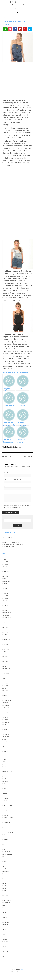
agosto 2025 (5, 556)
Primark (4, 890)
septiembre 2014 (6, 705)
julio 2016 (5, 651)
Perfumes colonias (7, 880)
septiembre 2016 (6, 646)
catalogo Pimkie (10, 447)
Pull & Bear (5, 895)
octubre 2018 (5, 586)
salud (3, 905)
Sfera (3, 910)
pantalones (5, 871)
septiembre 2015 (6, 676)
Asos (3, 761)
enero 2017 (5, 637)
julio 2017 (5, 622)
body (3, 786)
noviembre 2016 (6, 642)
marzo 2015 (5, 690)
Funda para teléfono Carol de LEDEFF (12, 542)
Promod (4, 893)
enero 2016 (5, 666)
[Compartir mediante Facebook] (15, 29)
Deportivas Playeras (7, 817)
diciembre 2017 (6, 610)
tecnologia (5, 927)
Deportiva (5, 815)
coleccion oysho (7, 805)
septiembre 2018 (6, 588)
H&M (3, 834)
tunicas (4, 939)
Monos (4, 861)
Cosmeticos (5, 812)
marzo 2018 (5, 603)
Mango (4, 849)
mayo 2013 (5, 744)
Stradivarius (5, 922)
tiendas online (6, 929)
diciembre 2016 (6, 639)
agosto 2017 (5, 620)
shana (4, 912)
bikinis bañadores (7, 771)
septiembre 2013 (6, 734)
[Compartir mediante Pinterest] (25, 29)
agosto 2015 (5, 678)
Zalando (4, 949)
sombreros (5, 917)
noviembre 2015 (6, 671)
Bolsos (4, 788)
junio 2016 (5, 654)
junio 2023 (5, 561)
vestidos (4, 946)
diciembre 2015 (6, 668)
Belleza (4, 766)
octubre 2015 (5, 673)
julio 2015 (5, 680)
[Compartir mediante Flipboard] (20, 29)
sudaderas (5, 924)
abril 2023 (4, 566)
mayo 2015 (5, 685)
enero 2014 (5, 724)
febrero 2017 (5, 634)
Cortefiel (4, 810)
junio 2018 (5, 595)
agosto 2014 (5, 707)
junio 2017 (5, 625)
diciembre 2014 (6, 697)
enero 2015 (5, 695)
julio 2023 (5, 559)
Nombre (6, 472)
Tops (3, 934)
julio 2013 (5, 739)
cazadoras (5, 798)
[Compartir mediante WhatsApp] (5, 29)
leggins (4, 844)
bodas (4, 783)
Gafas (3, 829)
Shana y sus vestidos (10, 456)
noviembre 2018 (6, 583)
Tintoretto (5, 932)
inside (3, 837)
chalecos (4, 800)
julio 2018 (5, 593)
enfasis (4, 825)
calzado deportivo (7, 791)
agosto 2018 (5, 591)
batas (3, 764)
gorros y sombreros (7, 832)
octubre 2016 (5, 644)
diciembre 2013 (6, 727)
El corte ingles (6, 822)
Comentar (6, 493)
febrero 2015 (5, 693)
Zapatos (4, 953)
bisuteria (4, 774)
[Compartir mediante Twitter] (30, 29)
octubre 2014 (5, 702)
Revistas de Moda (6, 902)
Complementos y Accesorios (9, 808)
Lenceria (4, 846)
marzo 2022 (5, 576)
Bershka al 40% (26, 456)
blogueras (5, 781)
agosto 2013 (5, 736)
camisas (4, 793)
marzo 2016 (5, 661)
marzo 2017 (5, 632)
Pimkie (16, 446)
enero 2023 (5, 573)
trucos (4, 936)
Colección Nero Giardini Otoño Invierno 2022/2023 (15, 548)
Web (5, 486)
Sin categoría (5, 915)
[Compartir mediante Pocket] (10, 29)
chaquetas (5, 803)
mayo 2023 (5, 564)
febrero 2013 (5, 751)
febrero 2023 (5, 571)
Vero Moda (5, 944)
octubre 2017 (5, 615)
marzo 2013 (5, 749)
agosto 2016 (5, 649)
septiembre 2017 (6, 617)
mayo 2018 (5, 598)
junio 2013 (5, 741)
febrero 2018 (5, 605)
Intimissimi (5, 839)
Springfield (5, 919)
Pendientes (5, 878)
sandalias (4, 907)
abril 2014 (4, 717)
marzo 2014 (5, 719)
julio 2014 (5, 710)
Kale (22, 969)
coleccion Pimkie (16, 447)
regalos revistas (6, 900)
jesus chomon (8, 445)
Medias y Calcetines (7, 854)
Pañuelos (4, 873)
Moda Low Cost (6, 859)
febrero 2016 (5, 663)
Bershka (4, 769)
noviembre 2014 (6, 700)
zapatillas (5, 951)
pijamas (4, 883)
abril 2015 (4, 688)
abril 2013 (4, 746)
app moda (4, 759)
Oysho (4, 866)
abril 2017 (4, 629)
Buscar (17, 525)
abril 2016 (4, 659)
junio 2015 (5, 683)
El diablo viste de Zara (17, 3)
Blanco (4, 776)
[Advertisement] (17, 80)
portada (21, 447)
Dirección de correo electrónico (12, 479)
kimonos (4, 842)
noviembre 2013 (6, 729)
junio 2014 (5, 712)
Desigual (4, 820)
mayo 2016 (5, 656)
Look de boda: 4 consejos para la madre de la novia (15, 540)
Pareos (4, 876)
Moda (3, 856)
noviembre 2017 (6, 612)
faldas (4, 827)
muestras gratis (6, 863)
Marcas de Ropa (11, 446)
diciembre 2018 (6, 581)
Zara (3, 956)
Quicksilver (5, 898)
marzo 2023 (5, 569)
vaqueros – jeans (6, 941)
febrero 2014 (5, 722)
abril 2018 (4, 600)
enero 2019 (5, 578)
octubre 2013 (5, 732)
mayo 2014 (5, 715)
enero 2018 (5, 608)
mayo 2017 (5, 627)
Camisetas (5, 795)
